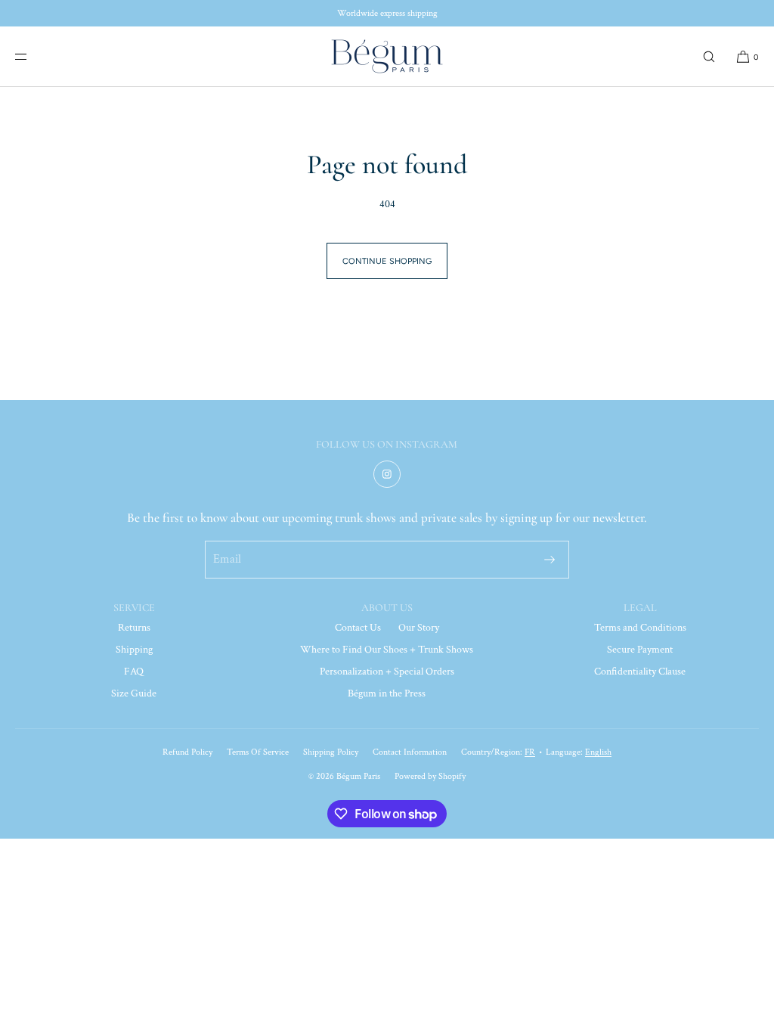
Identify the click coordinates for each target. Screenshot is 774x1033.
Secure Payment (640, 649)
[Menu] (33, 56)
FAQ (134, 671)
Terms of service (258, 752)
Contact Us (358, 627)
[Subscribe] (549, 559)
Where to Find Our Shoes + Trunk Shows (386, 649)
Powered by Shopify (430, 776)
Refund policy (187, 752)
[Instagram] (387, 474)
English (598, 752)
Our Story (418, 627)
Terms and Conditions (640, 627)
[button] (709, 56)
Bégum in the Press (387, 693)
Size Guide (133, 693)
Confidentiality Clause (640, 671)
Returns (134, 627)
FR (530, 752)
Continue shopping (387, 261)
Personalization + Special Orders (387, 671)
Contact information (410, 752)
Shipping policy (330, 752)
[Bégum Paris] (387, 56)
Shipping (134, 649)
